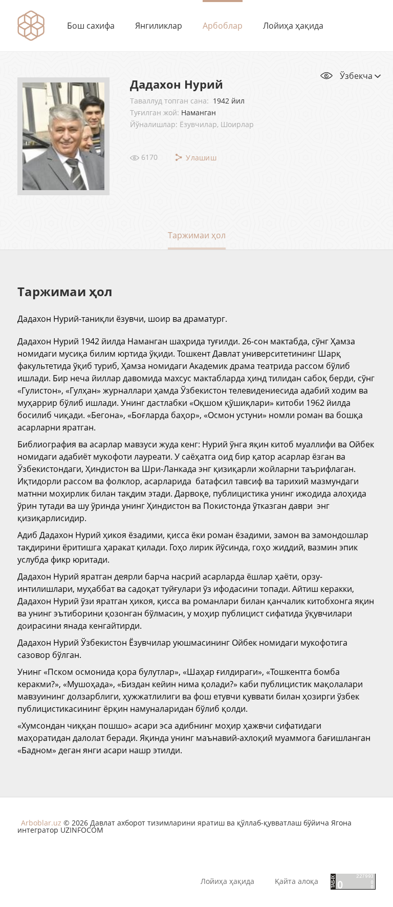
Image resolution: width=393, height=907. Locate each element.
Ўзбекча (357, 76)
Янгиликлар (158, 25)
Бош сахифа (91, 25)
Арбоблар (223, 25)
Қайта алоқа (296, 881)
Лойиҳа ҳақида (293, 25)
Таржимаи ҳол (197, 235)
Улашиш (200, 157)
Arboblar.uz (41, 823)
